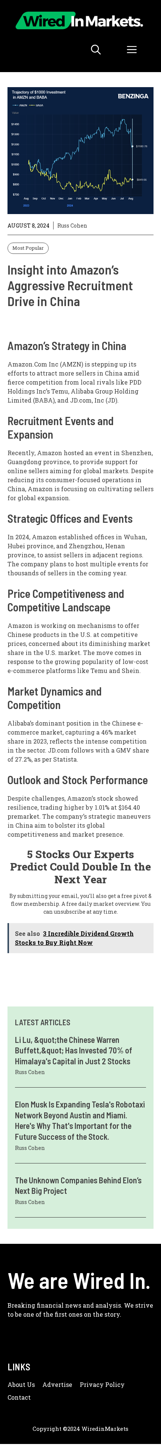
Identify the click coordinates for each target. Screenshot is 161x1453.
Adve (50, 1384)
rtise (65, 1384)
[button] (96, 50)
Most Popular (28, 247)
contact (19, 1397)
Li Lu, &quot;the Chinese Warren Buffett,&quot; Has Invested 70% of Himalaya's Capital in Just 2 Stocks (73, 1050)
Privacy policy (102, 1384)
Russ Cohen (72, 225)
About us (21, 1384)
